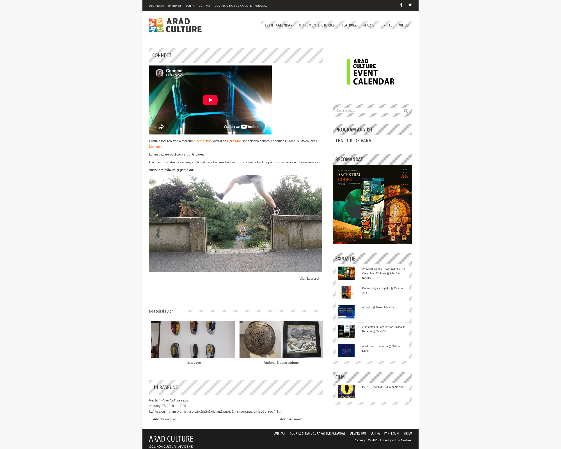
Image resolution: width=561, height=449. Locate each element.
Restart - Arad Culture (164, 400)
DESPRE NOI (156, 5)
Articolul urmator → (294, 419)
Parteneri (174, 5)
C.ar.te (386, 25)
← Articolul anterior (162, 419)
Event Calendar (278, 25)
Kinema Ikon (202, 141)
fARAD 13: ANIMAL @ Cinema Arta (383, 387)
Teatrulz (349, 25)
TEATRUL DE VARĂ (353, 140)
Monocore (156, 146)
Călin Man (234, 141)
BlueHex (406, 440)
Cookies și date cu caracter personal (241, 5)
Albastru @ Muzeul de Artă (378, 307)
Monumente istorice (317, 25)
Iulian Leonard (309, 278)
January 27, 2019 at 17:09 (167, 406)
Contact (204, 5)
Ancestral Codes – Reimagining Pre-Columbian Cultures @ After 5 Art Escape (384, 273)
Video (404, 25)
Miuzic (368, 25)
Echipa (190, 5)
